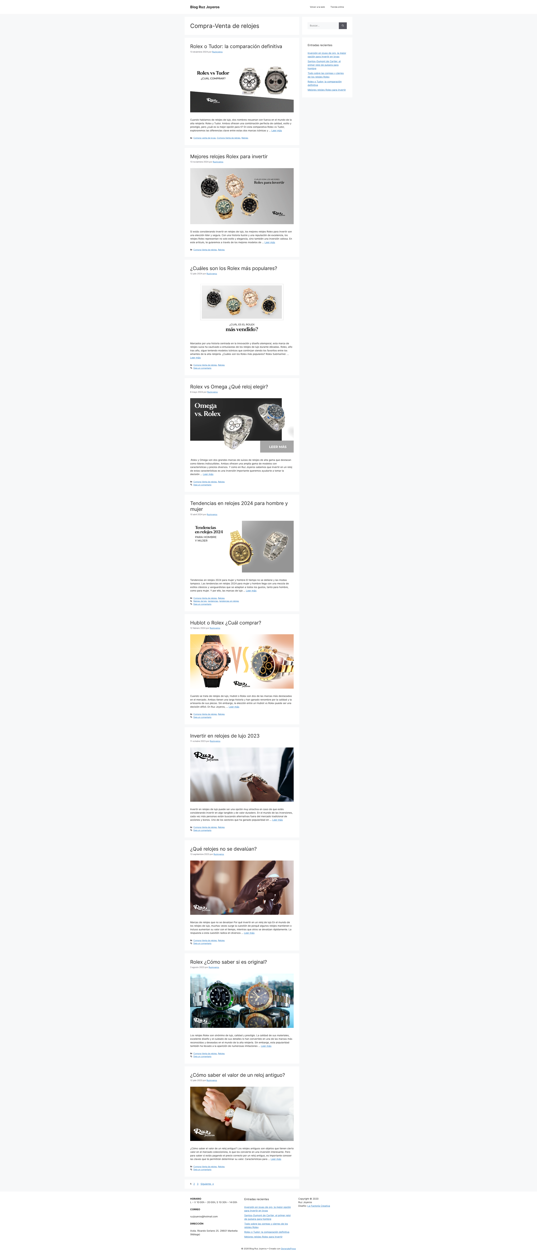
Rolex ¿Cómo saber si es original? (228, 962)
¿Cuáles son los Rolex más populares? (233, 268)
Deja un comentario (202, 368)
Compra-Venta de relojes (228, 138)
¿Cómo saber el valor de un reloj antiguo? (237, 1075)
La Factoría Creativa (318, 1206)
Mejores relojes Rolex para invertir (229, 156)
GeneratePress (288, 1248)
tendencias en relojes (229, 601)
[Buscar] (343, 25)
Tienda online (337, 7)
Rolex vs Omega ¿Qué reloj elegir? (229, 387)
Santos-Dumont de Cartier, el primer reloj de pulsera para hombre (324, 65)
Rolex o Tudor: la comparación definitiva (236, 46)
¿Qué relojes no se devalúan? (223, 849)
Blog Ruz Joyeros (205, 7)
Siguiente (207, 1184)
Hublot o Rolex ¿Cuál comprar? (225, 623)
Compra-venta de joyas (204, 138)
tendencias (213, 601)
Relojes (245, 138)
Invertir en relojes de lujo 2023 (225, 736)
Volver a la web (317, 7)
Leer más (276, 130)
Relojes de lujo (200, 601)
